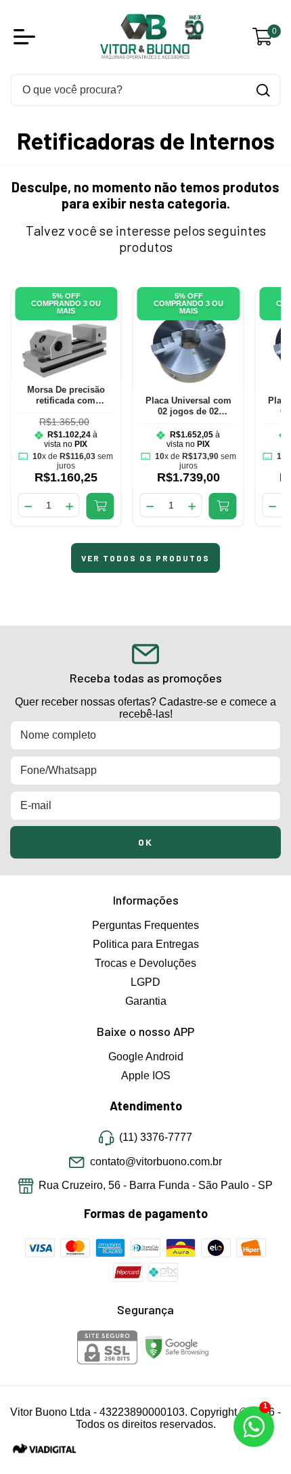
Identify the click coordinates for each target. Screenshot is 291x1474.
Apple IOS (146, 1075)
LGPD (145, 982)
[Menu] (27, 36)
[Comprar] (100, 506)
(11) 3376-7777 (155, 1138)
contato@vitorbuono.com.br (156, 1161)
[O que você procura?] (263, 90)
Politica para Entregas (146, 944)
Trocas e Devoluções (145, 963)
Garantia (145, 1001)
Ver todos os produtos (145, 558)
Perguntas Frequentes (145, 925)
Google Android (145, 1056)
